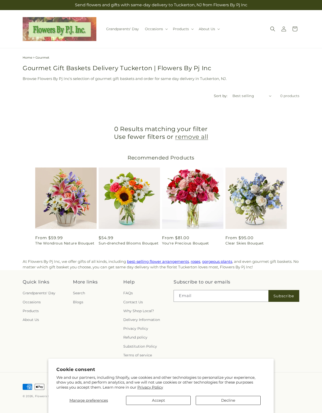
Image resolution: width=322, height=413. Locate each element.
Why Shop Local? (138, 311)
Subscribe (283, 296)
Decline (228, 400)
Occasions (32, 302)
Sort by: (220, 96)
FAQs (128, 293)
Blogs (78, 302)
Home (27, 57)
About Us (31, 319)
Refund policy (135, 337)
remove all (191, 136)
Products (31, 311)
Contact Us (133, 302)
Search (79, 293)
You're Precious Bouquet (185, 243)
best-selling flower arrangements (158, 261)
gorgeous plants (217, 261)
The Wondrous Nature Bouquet (64, 243)
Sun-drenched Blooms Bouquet (128, 243)
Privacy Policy (150, 387)
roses (195, 261)
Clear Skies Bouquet (244, 243)
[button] (156, 29)
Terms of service (137, 355)
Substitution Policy (140, 346)
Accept (158, 400)
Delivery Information (141, 319)
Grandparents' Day (39, 293)
